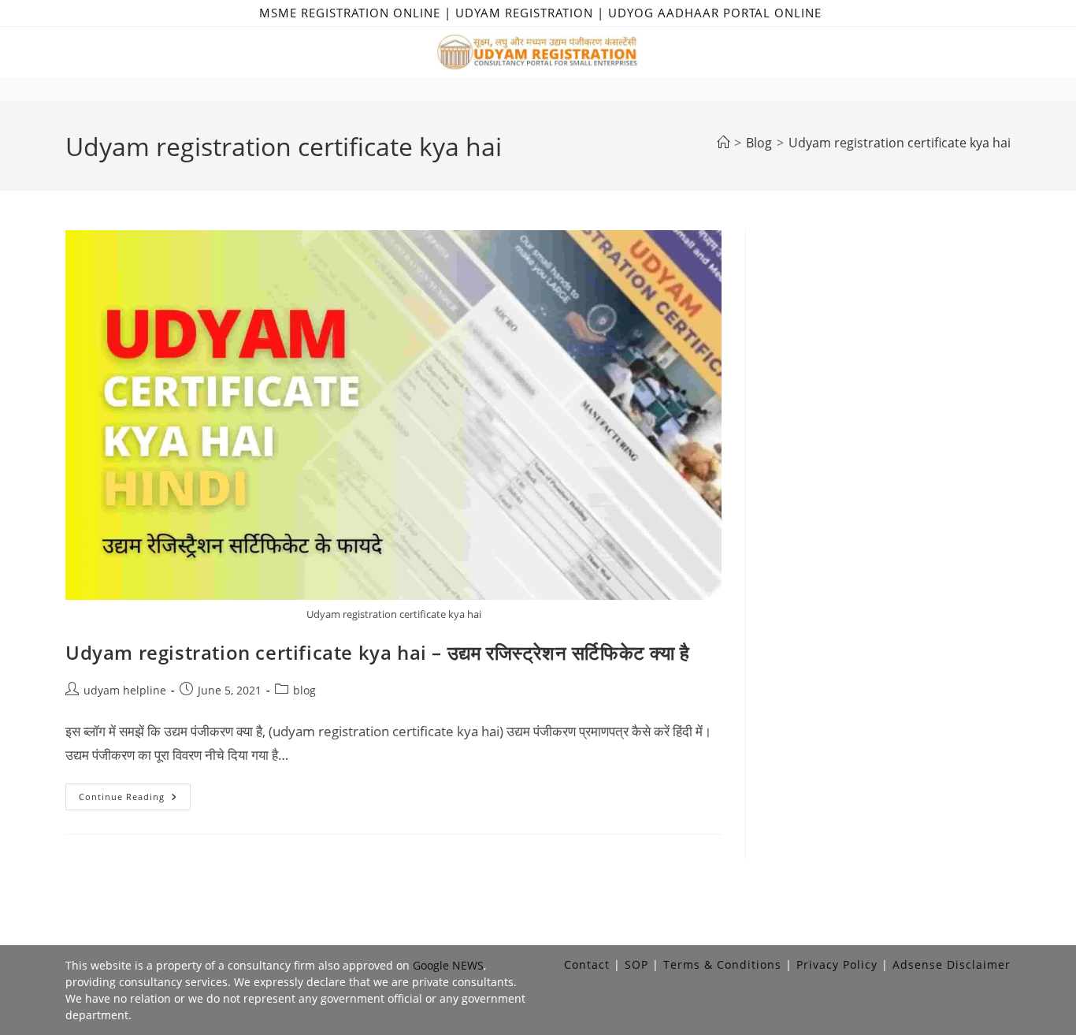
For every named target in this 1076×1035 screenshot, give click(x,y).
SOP (636, 964)
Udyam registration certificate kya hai (899, 142)
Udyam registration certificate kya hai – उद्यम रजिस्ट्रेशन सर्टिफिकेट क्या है (377, 652)
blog (304, 690)
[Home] (723, 142)
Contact (587, 964)
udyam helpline (124, 690)
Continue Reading (135, 799)
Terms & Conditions (722, 964)
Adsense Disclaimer (951, 964)
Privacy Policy (836, 964)
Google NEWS (448, 965)
